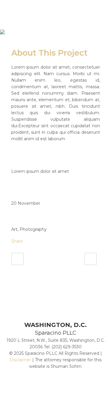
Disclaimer (20, 359)
